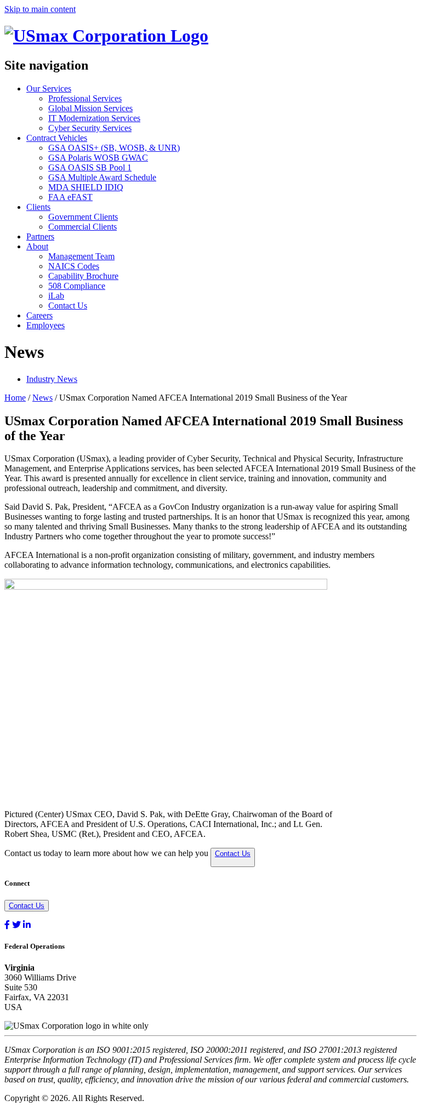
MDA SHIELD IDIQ (85, 187)
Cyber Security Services (90, 128)
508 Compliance (76, 285)
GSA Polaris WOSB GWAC (98, 157)
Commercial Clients (82, 226)
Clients (38, 207)
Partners (40, 236)
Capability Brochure (83, 276)
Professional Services (85, 98)
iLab (56, 295)
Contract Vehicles (56, 137)
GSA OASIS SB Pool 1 (90, 167)
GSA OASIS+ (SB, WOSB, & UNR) (114, 147)
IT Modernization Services (94, 118)
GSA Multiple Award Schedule (102, 177)
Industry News (51, 379)
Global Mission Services (90, 108)
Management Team (81, 256)
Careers (39, 315)
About (37, 246)
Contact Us (67, 305)
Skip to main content (40, 9)
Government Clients (83, 216)
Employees (45, 325)
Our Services (48, 88)
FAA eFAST (70, 197)
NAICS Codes (73, 266)
